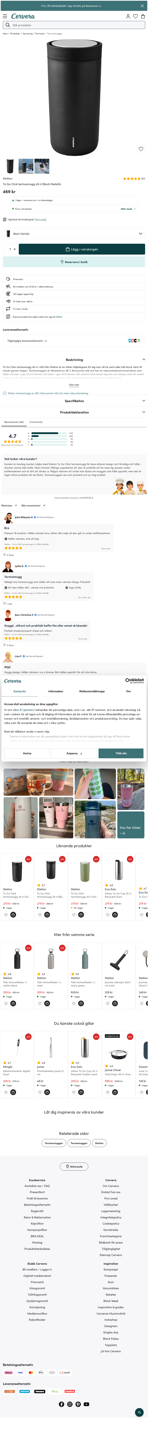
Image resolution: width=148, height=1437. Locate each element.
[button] (7, 25)
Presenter (111, 1276)
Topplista (111, 1345)
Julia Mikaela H (24, 517)
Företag (37, 1242)
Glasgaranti (37, 1288)
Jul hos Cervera (111, 1351)
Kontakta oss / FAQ (37, 1186)
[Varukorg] (143, 16)
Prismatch (37, 1282)
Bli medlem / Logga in (37, 1269)
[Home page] (23, 18)
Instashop (111, 1319)
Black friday (111, 1338)
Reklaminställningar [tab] (92, 691)
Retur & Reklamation (37, 1217)
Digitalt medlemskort (37, 1276)
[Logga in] (128, 16)
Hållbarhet (111, 1204)
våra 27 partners (24, 709)
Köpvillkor (37, 1223)
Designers (110, 1326)
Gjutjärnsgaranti (37, 1301)
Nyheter (111, 1294)
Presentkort (37, 1192)
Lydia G (19, 566)
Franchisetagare (111, 1236)
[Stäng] (142, 6)
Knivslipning (37, 1307)
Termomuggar (79, 1143)
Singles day (110, 1332)
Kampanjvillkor (37, 1230)
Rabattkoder (37, 1319)
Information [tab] (55, 691)
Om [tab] (128, 691)
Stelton (99, 1143)
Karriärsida (110, 1230)
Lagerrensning (110, 1211)
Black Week (110, 1301)
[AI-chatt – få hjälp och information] (139, 1412)
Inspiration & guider (111, 1307)
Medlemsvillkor (37, 1313)
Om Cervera (111, 1186)
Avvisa (27, 753)
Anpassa (71, 753)
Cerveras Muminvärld (111, 1313)
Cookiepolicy (111, 1223)
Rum (111, 1282)
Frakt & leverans (37, 1198)
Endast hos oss (110, 1192)
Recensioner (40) (14, 422)
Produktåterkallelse (37, 1249)
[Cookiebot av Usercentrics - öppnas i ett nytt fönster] (128, 681)
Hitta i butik (126, 208)
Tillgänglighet (111, 1249)
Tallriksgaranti (37, 1294)
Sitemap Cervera (111, 1255)
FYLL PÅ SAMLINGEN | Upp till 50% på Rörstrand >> (71, 6)
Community (36, 422)
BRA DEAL (37, 1236)
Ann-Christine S (24, 615)
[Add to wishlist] (141, 148)
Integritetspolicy (110, 1217)
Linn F (18, 656)
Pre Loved (110, 1198)
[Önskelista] (135, 16)
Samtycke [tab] (19, 691)
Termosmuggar (54, 1143)
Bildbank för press (111, 1242)
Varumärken (111, 1288)
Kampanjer (111, 1269)
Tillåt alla (121, 753)
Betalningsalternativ (37, 1204)
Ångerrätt (37, 1211)
